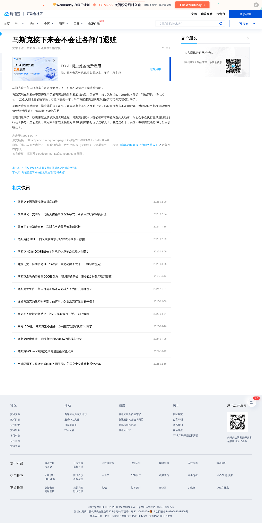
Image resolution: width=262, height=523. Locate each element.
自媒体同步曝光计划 (75, 414)
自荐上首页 (70, 424)
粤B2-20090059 (140, 511)
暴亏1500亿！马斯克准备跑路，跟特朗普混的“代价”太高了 (55, 326)
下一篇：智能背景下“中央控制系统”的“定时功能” (38, 172)
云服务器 (78, 463)
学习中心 (15, 435)
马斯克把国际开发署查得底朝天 (38, 201)
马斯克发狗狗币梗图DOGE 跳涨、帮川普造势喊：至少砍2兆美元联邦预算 (65, 276)
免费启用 (155, 69)
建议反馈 (206, 14)
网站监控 (49, 491)
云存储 (48, 466)
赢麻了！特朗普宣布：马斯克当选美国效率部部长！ (51, 226)
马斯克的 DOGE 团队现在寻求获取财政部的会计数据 (51, 239)
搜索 (220, 23)
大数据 (191, 487)
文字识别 (135, 487)
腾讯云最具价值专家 (130, 414)
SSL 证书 (50, 478)
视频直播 (78, 466)
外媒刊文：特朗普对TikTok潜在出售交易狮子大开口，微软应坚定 (59, 264)
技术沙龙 (15, 424)
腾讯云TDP (125, 430)
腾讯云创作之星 (127, 424)
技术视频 (15, 430)
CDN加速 (136, 475)
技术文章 (15, 414)
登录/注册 (245, 14)
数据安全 (49, 487)
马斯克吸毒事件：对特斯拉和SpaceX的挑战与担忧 (50, 339)
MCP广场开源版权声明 (185, 435)
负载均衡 (78, 487)
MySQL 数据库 (225, 475)
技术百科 (15, 440)
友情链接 (178, 430)
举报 (168, 47)
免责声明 (178, 419)
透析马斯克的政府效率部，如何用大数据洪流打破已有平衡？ (56, 301)
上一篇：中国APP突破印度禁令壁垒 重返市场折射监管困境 (44, 167)
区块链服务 (108, 463)
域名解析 (221, 463)
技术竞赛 (69, 430)
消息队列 (135, 463)
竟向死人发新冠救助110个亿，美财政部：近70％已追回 (53, 314)
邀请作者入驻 (71, 419)
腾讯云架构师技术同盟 (131, 419)
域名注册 (49, 463)
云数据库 (193, 463)
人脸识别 (49, 475)
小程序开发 (223, 487)
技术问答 (15, 419)
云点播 (163, 487)
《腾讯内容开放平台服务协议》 (138, 145)
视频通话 (164, 475)
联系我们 (178, 424)
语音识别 (78, 478)
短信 (104, 487)
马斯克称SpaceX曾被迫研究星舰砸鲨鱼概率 (45, 351)
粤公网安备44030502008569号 (170, 511)
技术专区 (15, 446)
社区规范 (178, 414)
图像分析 (193, 475)
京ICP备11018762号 (160, 515)
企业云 (105, 475)
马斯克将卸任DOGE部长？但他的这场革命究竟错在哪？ (53, 251)
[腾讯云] (12, 14)
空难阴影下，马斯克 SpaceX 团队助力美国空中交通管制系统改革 (59, 364)
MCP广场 (94, 23)
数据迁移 (78, 491)
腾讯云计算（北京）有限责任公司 (108, 515)
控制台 (221, 14)
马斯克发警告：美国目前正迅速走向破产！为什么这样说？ (55, 289)
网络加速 (164, 463)
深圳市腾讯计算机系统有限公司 (91, 511)
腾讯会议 (78, 475)
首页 (7, 23)
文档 (194, 14)
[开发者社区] (35, 14)
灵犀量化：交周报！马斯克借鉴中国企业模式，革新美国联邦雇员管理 (62, 214)
